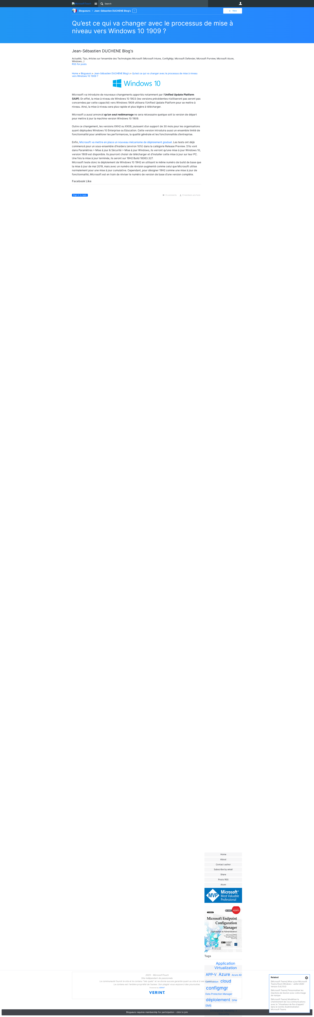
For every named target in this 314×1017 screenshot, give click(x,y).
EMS (208, 1005)
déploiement (218, 999)
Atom (223, 884)
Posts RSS (223, 879)
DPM (234, 1000)
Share (223, 874)
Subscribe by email (223, 869)
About (223, 859)
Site (95, 3)
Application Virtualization (225, 965)
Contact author (223, 864)
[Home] (82, 3)
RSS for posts (79, 64)
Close (306, 978)
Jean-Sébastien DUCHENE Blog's (112, 73)
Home (223, 854)
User (240, 3)
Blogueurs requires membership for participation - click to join (157, 1012)
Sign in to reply (80, 195)
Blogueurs (86, 73)
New (235, 10)
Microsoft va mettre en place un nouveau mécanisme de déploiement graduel (125, 142)
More (134, 11)
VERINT (162, 988)
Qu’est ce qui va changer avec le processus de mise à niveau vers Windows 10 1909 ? (152, 27)
